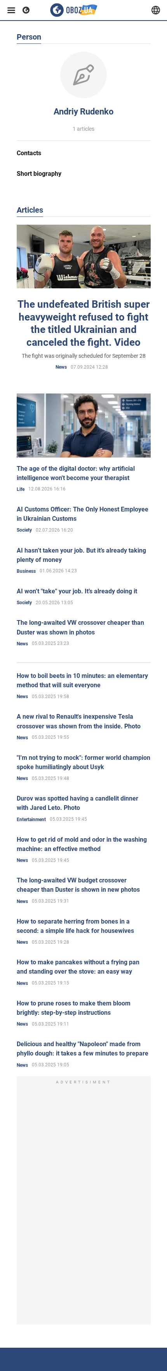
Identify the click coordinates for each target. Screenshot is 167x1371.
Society (24, 530)
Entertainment (31, 819)
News (61, 367)
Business (26, 571)
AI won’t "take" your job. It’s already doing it (77, 591)
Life (20, 489)
